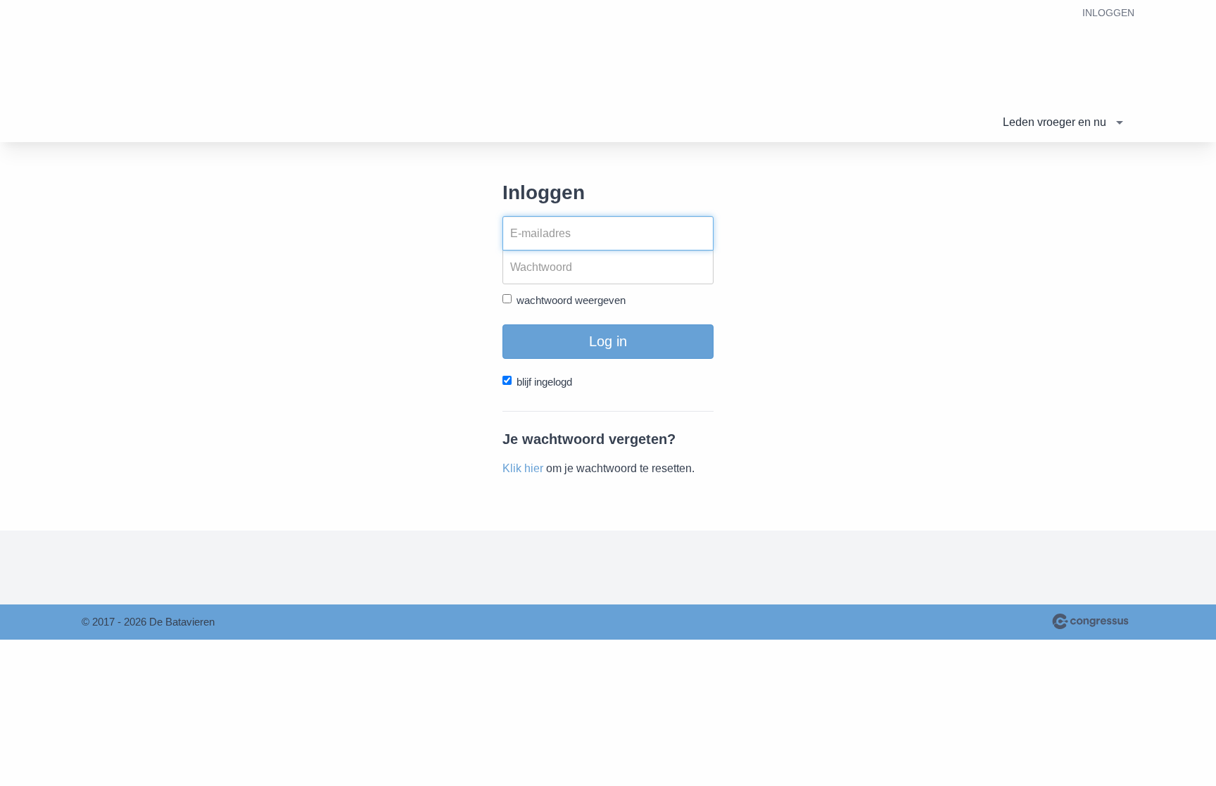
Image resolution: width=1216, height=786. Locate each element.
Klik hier (522, 468)
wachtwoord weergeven (571, 300)
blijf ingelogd (544, 382)
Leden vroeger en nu (1054, 122)
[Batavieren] (187, 72)
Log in (608, 341)
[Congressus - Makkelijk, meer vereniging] (1090, 621)
